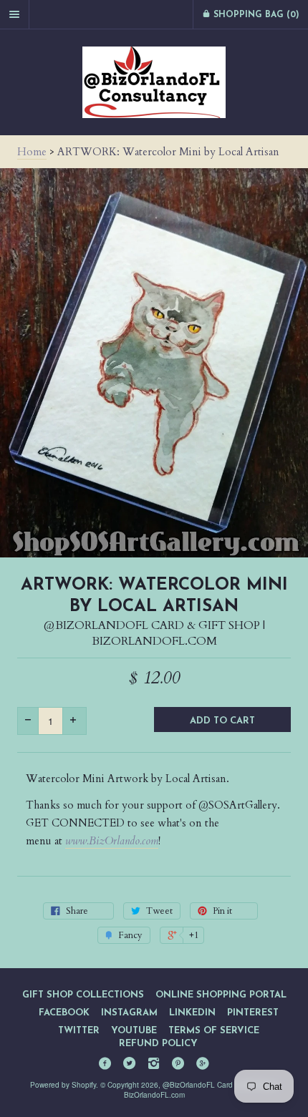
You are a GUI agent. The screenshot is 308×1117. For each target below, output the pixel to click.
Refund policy (158, 1043)
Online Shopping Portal (221, 995)
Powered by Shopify (63, 1085)
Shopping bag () (255, 15)
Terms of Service (213, 1030)
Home (32, 152)
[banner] (154, 82)
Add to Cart (222, 721)
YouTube (134, 1030)
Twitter (79, 1030)
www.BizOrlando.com (111, 841)
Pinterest (253, 1013)
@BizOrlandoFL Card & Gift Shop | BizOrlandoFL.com (154, 633)
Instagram (129, 1013)
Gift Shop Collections (83, 995)
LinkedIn (192, 1013)
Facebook (64, 1013)
